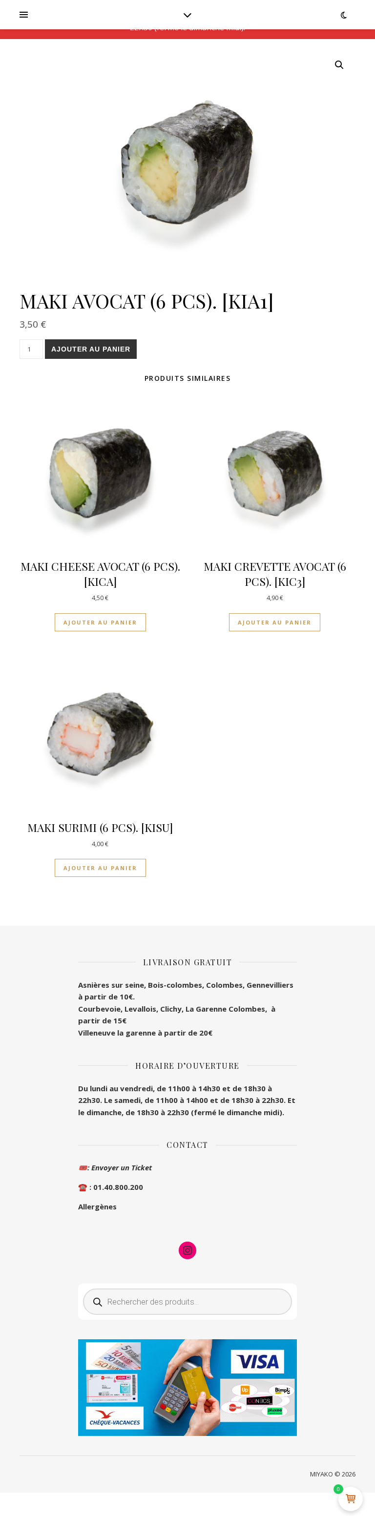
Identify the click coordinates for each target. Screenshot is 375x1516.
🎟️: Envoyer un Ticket (115, 1167)
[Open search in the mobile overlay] (187, 1302)
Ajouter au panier (90, 349)
